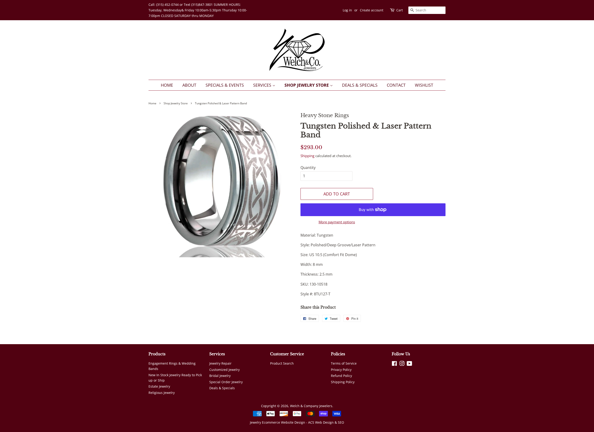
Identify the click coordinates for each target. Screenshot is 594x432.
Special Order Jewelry (226, 382)
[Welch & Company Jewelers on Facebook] (394, 364)
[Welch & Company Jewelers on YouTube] (409, 364)
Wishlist (424, 85)
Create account (371, 10)
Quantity (308, 167)
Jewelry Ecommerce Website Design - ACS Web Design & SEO (297, 422)
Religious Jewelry (161, 392)
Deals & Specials (360, 85)
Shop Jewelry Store (307, 85)
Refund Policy (341, 375)
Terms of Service (344, 363)
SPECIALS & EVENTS (225, 85)
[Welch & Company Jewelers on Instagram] (401, 364)
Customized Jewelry (224, 369)
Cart (399, 10)
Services (262, 85)
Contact (396, 85)
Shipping (307, 155)
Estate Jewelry (159, 386)
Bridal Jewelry (220, 375)
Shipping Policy (343, 382)
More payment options (337, 222)
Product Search (282, 363)
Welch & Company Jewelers (311, 406)
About (189, 85)
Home (167, 85)
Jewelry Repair (220, 363)
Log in (347, 10)
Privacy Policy (341, 369)
